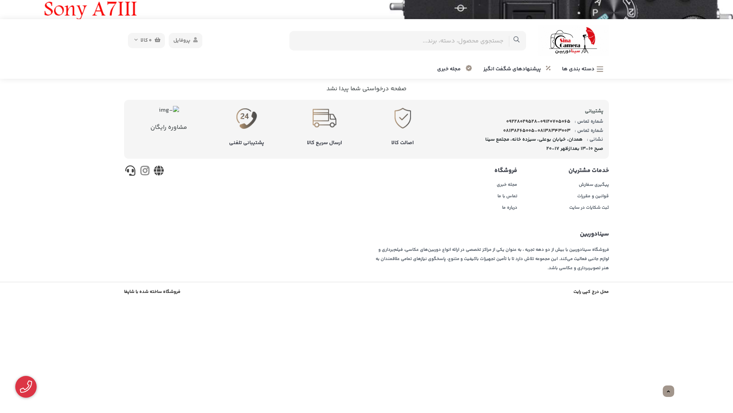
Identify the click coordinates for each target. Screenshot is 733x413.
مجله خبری (449, 69)
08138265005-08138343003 (536, 131)
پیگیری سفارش (594, 185)
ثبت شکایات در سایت (589, 208)
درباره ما (509, 208)
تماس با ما (507, 196)
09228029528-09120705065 (538, 121)
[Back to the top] (668, 391)
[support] (130, 172)
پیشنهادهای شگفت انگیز (512, 69)
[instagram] (144, 172)
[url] (159, 172)
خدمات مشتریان (588, 171)
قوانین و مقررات (593, 196)
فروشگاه (505, 171)
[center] (517, 41)
